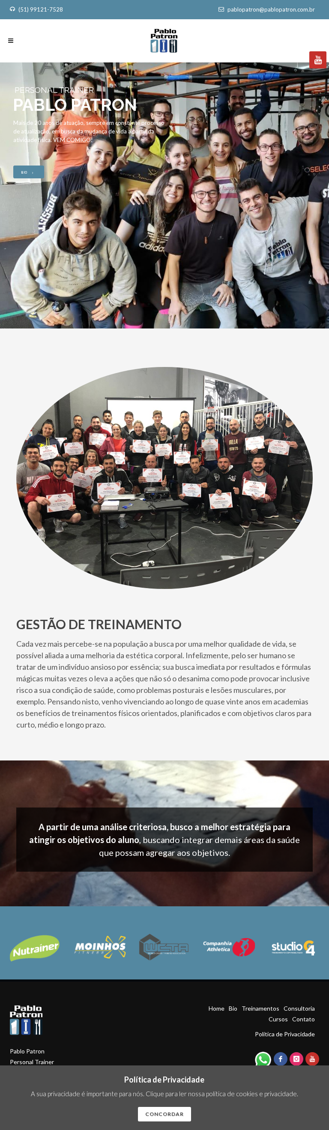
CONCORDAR (164, 1114)
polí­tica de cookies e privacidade (251, 1093)
